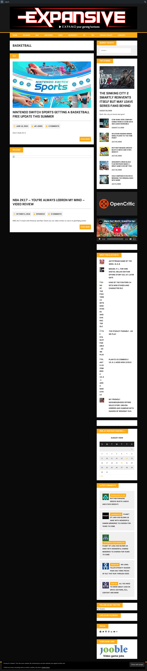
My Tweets (101, 609)
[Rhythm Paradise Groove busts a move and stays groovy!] (104, 154)
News (15, 35)
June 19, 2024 (22, 126)
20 (122, 463)
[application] (117, 229)
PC (84, 35)
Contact (121, 35)
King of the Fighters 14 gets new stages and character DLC (120, 285)
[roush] (105, 568)
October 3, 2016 (23, 214)
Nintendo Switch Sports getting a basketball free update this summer (51, 114)
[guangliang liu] (105, 498)
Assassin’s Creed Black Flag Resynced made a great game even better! (122, 164)
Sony (60, 35)
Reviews (26, 35)
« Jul (101, 476)
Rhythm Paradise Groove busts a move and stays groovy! (122, 150)
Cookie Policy (45, 667)
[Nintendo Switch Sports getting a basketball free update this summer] (52, 106)
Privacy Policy (106, 35)
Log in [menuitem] (7, 2)
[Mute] (130, 239)
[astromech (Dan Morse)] (105, 539)
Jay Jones (38, 126)
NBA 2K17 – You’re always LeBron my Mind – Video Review (49, 202)
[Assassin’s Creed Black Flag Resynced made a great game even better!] (104, 168)
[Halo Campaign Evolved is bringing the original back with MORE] (104, 182)
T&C (92, 35)
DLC (37, 35)
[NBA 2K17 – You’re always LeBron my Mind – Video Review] (52, 194)
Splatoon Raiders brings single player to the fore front (122, 136)
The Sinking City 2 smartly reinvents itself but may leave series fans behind (116, 99)
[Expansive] (73, 18)
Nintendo (48, 35)
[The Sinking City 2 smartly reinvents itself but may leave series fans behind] (117, 87)
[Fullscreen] (134, 239)
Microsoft (73, 35)
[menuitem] (2, 2)
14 (127, 458)
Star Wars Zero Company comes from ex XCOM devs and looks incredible (122, 121)
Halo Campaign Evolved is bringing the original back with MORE (122, 178)
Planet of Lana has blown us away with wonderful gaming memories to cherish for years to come (116, 520)
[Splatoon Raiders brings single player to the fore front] (104, 140)
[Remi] (105, 587)
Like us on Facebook (109, 615)
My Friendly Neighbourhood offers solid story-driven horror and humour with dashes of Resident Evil (121, 405)
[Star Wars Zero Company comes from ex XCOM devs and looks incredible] (104, 126)
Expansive (40, 214)
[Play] (100, 239)
